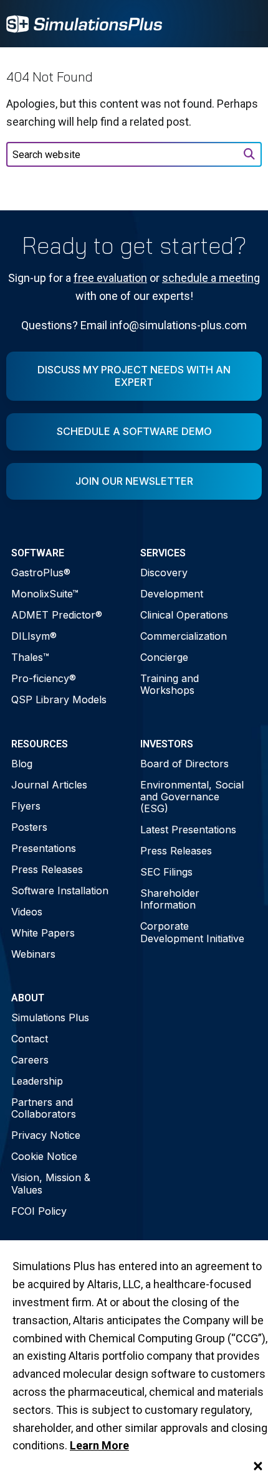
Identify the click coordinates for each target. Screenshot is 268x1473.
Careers (30, 1060)
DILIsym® (34, 636)
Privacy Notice (45, 1135)
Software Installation (59, 890)
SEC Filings (166, 872)
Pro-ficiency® (43, 678)
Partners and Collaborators (43, 1108)
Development (171, 593)
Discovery (164, 572)
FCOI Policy (39, 1211)
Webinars (33, 954)
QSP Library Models (59, 699)
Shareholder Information (169, 899)
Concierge (164, 657)
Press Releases (47, 869)
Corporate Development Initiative (192, 932)
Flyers (26, 806)
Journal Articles (49, 785)
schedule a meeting (211, 277)
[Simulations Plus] (84, 22)
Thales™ (30, 657)
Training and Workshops (169, 684)
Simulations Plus (50, 1017)
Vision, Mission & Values (50, 1183)
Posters (29, 827)
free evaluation (110, 277)
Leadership (37, 1081)
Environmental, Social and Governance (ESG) (192, 797)
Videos (26, 911)
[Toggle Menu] (245, 23)
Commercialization (183, 636)
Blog (21, 763)
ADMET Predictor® (56, 615)
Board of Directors (184, 763)
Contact (29, 1038)
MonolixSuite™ (45, 593)
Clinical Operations (184, 615)
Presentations (43, 848)
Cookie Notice (44, 1156)
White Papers (43, 933)
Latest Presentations (188, 829)
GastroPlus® (40, 572)
